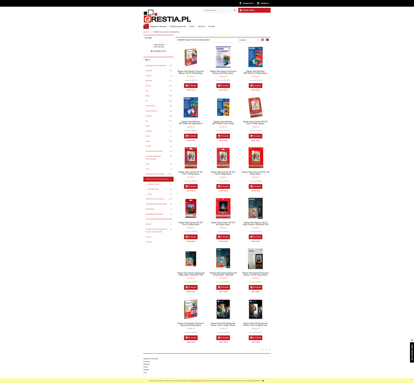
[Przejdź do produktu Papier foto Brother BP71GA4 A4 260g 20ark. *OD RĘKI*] (191, 108)
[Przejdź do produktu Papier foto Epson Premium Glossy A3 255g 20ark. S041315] (223, 57)
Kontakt (146, 370)
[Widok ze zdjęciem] (262, 40)
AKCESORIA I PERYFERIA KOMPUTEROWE (153, 157)
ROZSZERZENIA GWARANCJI (154, 214)
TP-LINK (148, 146)
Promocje (149, 242)
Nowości (148, 237)
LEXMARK (149, 116)
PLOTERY (148, 76)
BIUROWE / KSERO (153, 184)
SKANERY (148, 224)
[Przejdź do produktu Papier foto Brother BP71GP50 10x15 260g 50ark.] (223, 108)
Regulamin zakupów (150, 359)
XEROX (148, 141)
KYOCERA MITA (150, 106)
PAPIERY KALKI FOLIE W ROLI (155, 199)
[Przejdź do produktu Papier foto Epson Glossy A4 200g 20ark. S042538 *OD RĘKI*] (191, 259)
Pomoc (145, 367)
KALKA (150, 194)
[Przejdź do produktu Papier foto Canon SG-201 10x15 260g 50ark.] (191, 208)
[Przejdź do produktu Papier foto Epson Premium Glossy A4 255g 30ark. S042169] (191, 309)
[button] (191, 90)
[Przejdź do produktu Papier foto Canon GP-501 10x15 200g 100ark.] (255, 108)
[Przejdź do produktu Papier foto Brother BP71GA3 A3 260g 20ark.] (255, 57)
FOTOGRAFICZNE (153, 189)
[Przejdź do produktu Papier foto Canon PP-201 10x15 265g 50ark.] (191, 158)
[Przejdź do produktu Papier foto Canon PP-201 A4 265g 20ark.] (255, 158)
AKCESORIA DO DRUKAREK (154, 151)
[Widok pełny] (267, 40)
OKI (147, 121)
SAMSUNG (149, 131)
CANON (148, 86)
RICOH (148, 126)
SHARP (148, 136)
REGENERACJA (150, 209)
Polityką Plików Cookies (196, 381)
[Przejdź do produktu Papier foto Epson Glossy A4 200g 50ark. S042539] (223, 259)
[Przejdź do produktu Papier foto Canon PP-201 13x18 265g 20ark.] (223, 158)
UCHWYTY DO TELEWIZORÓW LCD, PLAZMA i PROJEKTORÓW (157, 230)
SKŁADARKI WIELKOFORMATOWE (156, 204)
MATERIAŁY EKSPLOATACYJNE (155, 174)
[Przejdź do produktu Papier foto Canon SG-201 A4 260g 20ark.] (223, 208)
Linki (145, 372)
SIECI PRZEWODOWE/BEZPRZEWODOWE (158, 219)
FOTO (147, 169)
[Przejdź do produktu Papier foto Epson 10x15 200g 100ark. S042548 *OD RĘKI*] (255, 208)
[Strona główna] (167, 15)
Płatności (146, 364)
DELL (147, 91)
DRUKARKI (149, 71)
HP (146, 101)
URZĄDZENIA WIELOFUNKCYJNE (156, 66)
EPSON (148, 96)
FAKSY (148, 164)
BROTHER (149, 81)
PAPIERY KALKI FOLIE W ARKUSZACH (157, 179)
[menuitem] (158, 26)
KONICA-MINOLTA (151, 111)
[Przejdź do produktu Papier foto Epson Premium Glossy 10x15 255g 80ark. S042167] (191, 57)
